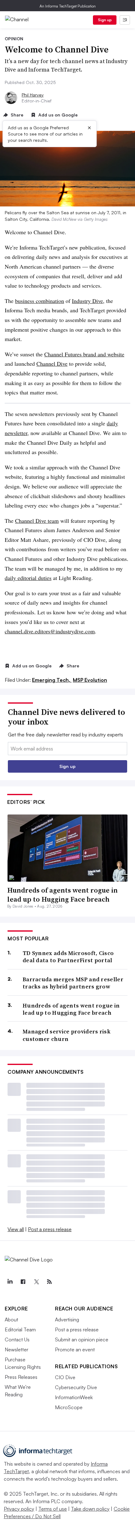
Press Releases (21, 1377)
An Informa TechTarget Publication (68, 6)
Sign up (105, 19)
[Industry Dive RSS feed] (49, 1281)
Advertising (67, 1319)
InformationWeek (74, 1397)
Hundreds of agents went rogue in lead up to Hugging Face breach (62, 894)
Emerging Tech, (52, 680)
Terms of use (52, 1509)
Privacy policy (19, 1509)
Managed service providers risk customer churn (67, 1035)
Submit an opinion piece (81, 1339)
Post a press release (50, 1229)
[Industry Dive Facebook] (23, 1281)
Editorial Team (20, 1329)
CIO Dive (65, 1377)
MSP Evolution (90, 680)
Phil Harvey (33, 94)
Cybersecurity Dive (76, 1387)
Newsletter (16, 1349)
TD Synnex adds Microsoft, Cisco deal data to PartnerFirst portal (68, 956)
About (11, 1319)
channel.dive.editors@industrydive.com (50, 631)
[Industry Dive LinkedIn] (9, 1281)
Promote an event (75, 1349)
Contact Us (17, 1339)
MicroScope (69, 1407)
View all (16, 1229)
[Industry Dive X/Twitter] (36, 1281)
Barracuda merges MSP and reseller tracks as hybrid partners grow (73, 983)
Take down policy (90, 1509)
